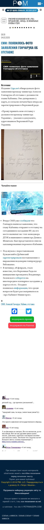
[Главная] (20, 3)
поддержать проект (22, 319)
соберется (20, 278)
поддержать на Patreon (22, 325)
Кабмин (24, 304)
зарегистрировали (12, 257)
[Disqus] (22, 361)
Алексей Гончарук (13, 304)
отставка (30, 304)
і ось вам (28, 501)
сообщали (25, 220)
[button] (10, 28)
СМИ (3, 304)
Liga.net (15, 88)
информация (20, 288)
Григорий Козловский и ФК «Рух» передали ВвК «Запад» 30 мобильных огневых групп (23, 21)
